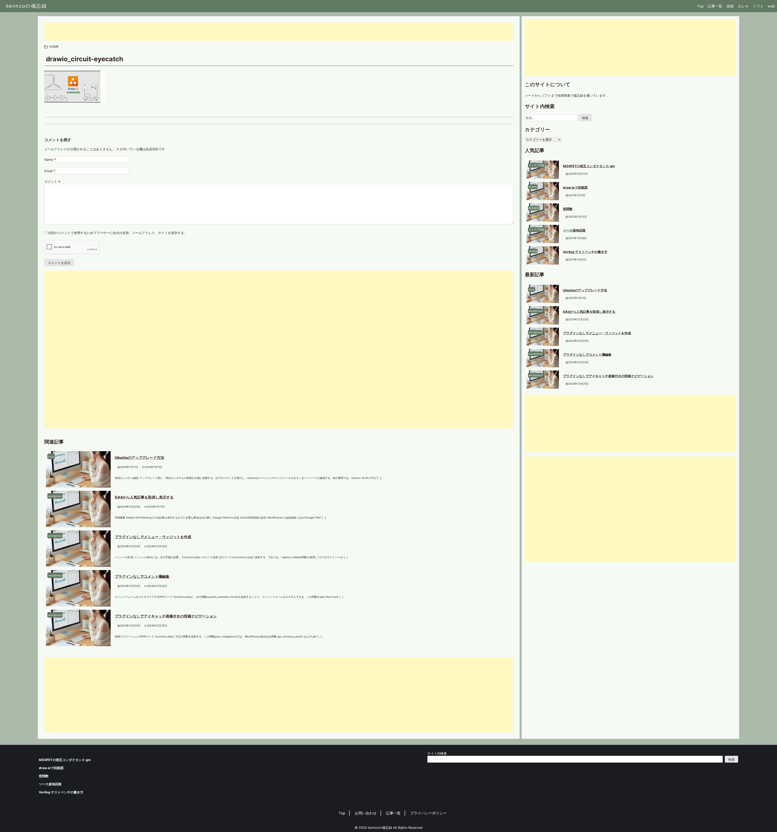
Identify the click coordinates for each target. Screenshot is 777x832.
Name (48, 160)
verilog (533, 251)
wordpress (55, 496)
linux (51, 456)
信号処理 (534, 208)
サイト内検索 (437, 753)
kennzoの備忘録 (26, 6)
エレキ (743, 6)
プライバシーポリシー (428, 813)
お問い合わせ (366, 813)
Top (700, 6)
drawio (533, 186)
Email (48, 171)
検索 (731, 759)
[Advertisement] (165, 32)
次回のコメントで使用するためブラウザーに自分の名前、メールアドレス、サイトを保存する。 (117, 233)
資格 (730, 6)
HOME (54, 46)
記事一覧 (715, 6)
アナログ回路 (536, 165)
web (771, 6)
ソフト (758, 6)
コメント (52, 181)
